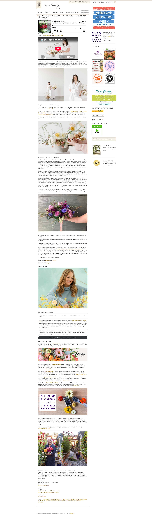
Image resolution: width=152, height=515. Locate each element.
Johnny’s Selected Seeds (50, 377)
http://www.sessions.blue (43, 485)
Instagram (47, 260)
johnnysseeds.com (67, 380)
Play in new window (46, 34)
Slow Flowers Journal (72, 12)
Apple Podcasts (46, 35)
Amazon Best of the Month (109, 160)
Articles (55, 12)
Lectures (40, 12)
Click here (109, 36)
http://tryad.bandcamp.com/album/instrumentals (49, 490)
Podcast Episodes (83, 499)
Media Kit (47, 12)
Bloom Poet (51, 109)
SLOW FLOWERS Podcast (44, 500)
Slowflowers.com (56, 343)
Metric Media (72, 513)
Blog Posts (65, 499)
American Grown (58, 499)
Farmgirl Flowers (56, 364)
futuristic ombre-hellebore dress (45, 114)
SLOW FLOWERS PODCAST (108, 33)
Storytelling (78, 500)
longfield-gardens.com (81, 374)
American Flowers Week (48, 499)
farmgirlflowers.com (50, 368)
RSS (59, 35)
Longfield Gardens (48, 371)
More (62, 35)
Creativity (70, 499)
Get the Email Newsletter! (98, 2)
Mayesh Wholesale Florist (52, 383)
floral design (76, 499)
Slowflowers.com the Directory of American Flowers (63, 500)
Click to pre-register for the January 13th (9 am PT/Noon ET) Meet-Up (63, 337)
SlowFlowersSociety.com (44, 428)
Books (61, 12)
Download (54, 34)
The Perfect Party (106, 145)
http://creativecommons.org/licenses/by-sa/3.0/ (48, 492)
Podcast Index (54, 35)
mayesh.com (76, 385)
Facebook (54, 260)
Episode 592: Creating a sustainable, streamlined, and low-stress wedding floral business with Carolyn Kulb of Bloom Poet (62, 16)
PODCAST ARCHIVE (107, 41)
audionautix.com (42, 496)
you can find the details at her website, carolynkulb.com (69, 249)
